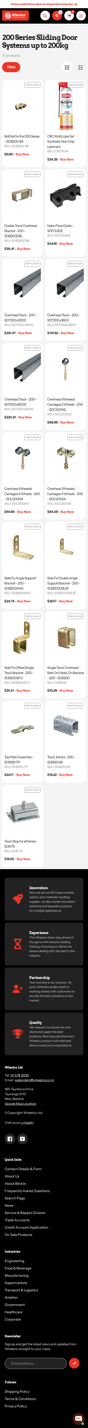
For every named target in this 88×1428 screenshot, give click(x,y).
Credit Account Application (26, 1227)
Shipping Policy (17, 1391)
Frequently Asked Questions (27, 1191)
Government (15, 1305)
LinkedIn (27, 1123)
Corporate (13, 1319)
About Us (12, 1176)
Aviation (11, 1297)
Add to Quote (32, 84)
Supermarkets (16, 1283)
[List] (80, 67)
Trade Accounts (17, 1220)
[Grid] (67, 67)
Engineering (14, 1261)
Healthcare (13, 1312)
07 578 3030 (19, 1075)
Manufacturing (17, 1275)
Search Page (15, 1198)
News (9, 1205)
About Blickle (15, 1183)
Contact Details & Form (23, 1169)
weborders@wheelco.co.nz (34, 1080)
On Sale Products (18, 1234)
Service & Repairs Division (25, 1213)
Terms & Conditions (20, 1399)
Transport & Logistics (21, 1290)
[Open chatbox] (79, 1419)
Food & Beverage (18, 1268)
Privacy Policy (16, 1406)
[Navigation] (81, 15)
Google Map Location (20, 1104)
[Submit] (74, 1363)
